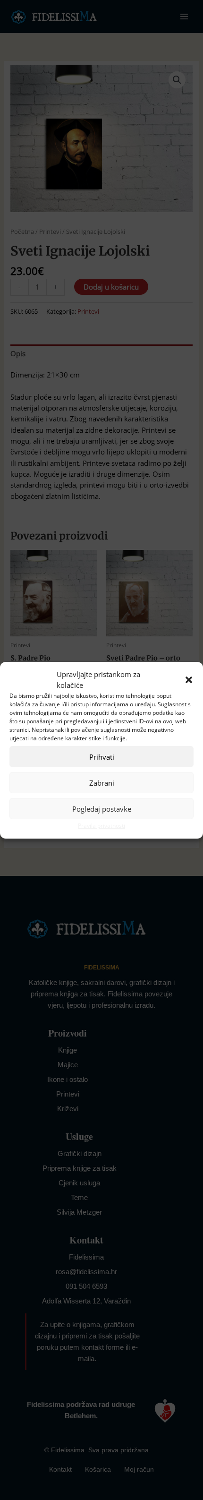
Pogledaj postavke (101, 809)
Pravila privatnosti (101, 826)
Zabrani (101, 783)
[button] (189, 680)
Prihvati (101, 757)
